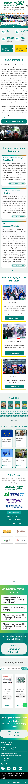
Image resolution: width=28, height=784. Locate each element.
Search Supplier (14, 781)
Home (2, 781)
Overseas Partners (14, 520)
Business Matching (19, 781)
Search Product (8, 781)
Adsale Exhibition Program (15, 775)
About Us (3, 773)
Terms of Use (11, 773)
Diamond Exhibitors (14, 516)
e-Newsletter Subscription (14, 648)
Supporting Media (14, 523)
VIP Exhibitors (14, 513)
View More (7, 117)
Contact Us (25, 781)
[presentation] (1, 18)
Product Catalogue (14, 734)
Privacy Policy (19, 773)
